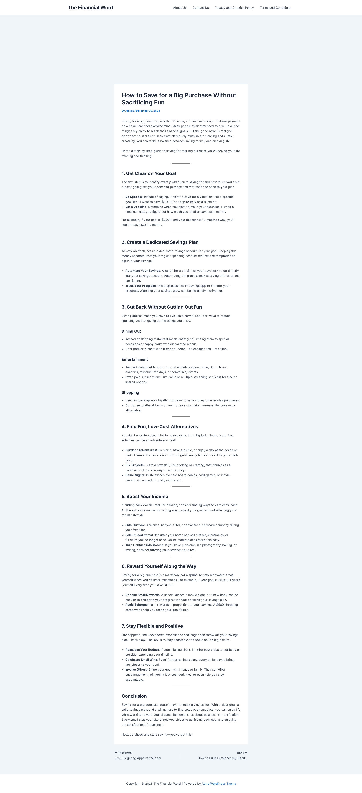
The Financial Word (90, 7)
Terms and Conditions (275, 7)
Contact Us (201, 7)
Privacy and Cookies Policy (234, 7)
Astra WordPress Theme (219, 783)
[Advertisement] (181, 43)
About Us (179, 7)
